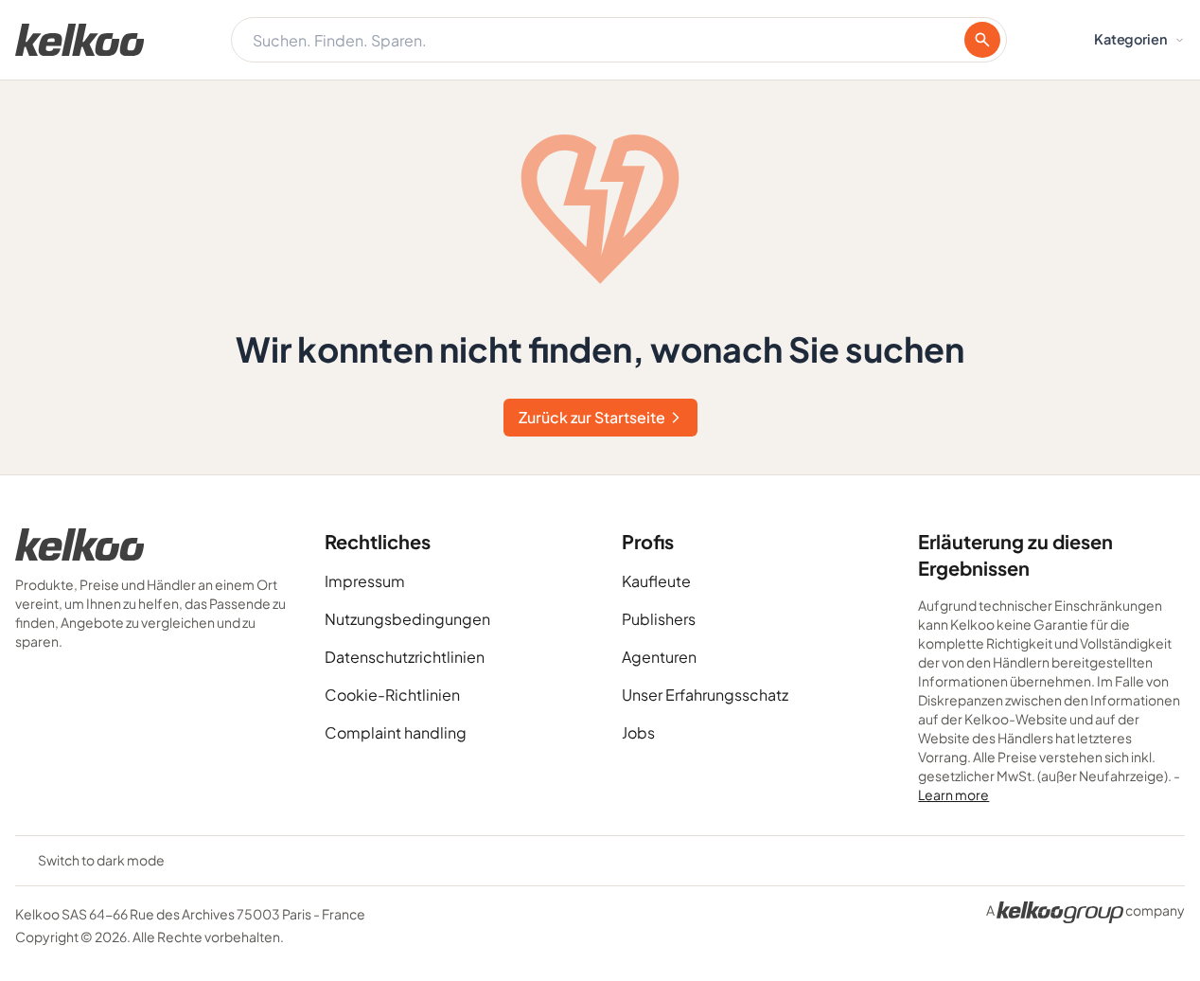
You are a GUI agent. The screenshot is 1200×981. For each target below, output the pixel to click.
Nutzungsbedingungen (407, 619)
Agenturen (659, 657)
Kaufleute (656, 581)
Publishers (659, 619)
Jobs (638, 732)
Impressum (365, 581)
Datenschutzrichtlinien (405, 657)
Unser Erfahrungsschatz (705, 695)
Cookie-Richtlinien (392, 695)
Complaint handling (396, 732)
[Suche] (982, 40)
